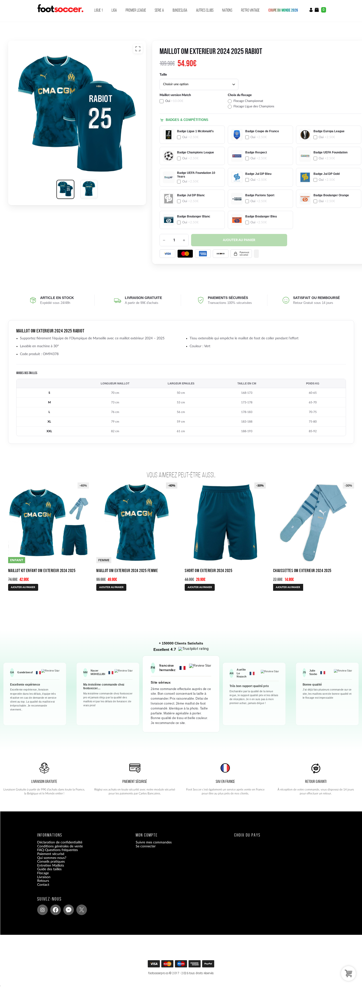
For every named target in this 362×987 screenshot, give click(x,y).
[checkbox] (192, 101)
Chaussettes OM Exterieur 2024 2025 (302, 570)
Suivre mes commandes (154, 842)
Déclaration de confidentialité (59, 842)
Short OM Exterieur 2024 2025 (208, 570)
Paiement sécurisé (50, 854)
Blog (40, 888)
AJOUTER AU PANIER (23, 587)
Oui (174, 101)
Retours (43, 881)
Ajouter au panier (239, 240)
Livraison (43, 877)
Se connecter (146, 846)
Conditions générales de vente (60, 846)
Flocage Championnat (248, 101)
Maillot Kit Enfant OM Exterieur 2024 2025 (42, 570)
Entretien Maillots (50, 865)
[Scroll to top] (181, 965)
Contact (43, 885)
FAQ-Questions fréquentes (57, 850)
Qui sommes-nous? (51, 858)
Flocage (43, 873)
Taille (163, 74)
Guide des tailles (49, 869)
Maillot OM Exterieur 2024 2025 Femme (127, 570)
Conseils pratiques (51, 861)
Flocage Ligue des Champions (253, 106)
